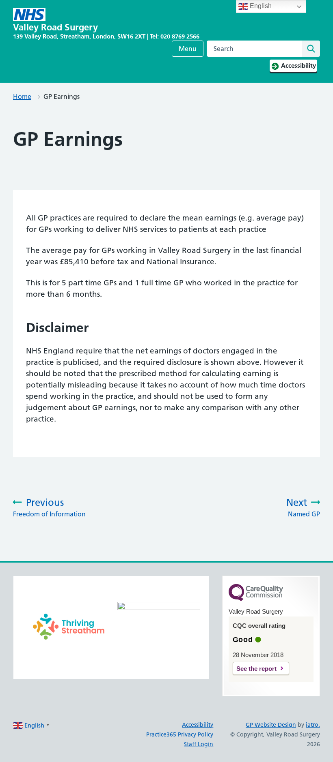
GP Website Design (271, 724)
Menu (188, 49)
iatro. (313, 724)
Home (22, 96)
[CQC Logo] (256, 599)
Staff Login (198, 744)
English (260, 5)
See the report (256, 668)
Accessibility (197, 724)
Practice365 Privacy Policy (179, 734)
